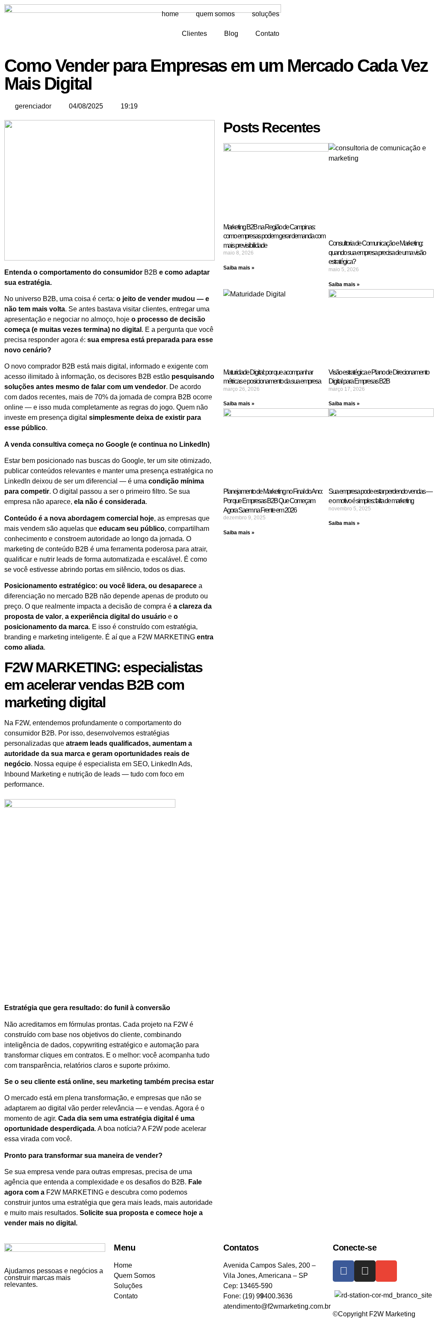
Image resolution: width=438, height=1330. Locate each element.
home (170, 14)
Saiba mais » (239, 268)
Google (132, 460)
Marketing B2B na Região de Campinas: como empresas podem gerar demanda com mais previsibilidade (274, 236)
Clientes (194, 33)
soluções (265, 14)
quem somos (215, 14)
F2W (22, 723)
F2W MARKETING (166, 637)
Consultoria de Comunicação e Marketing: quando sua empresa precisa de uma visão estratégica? (377, 252)
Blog (231, 33)
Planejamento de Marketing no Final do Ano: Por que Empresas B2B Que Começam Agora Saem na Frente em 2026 (272, 500)
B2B (150, 272)
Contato (267, 33)
